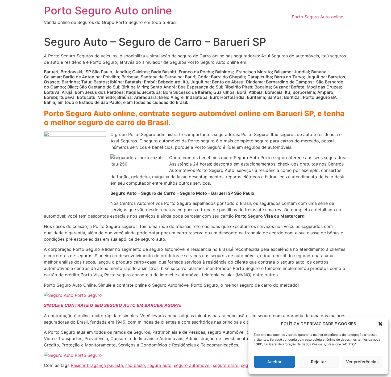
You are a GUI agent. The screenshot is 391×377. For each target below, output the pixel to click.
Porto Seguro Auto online (108, 10)
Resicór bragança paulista (97, 365)
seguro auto (159, 365)
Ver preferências (362, 361)
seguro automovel (192, 365)
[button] (380, 324)
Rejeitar (318, 361)
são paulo (135, 365)
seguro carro (226, 365)
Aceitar (274, 361)
